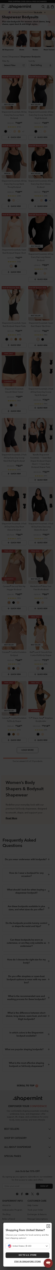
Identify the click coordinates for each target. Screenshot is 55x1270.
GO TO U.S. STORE (28, 1255)
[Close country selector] (48, 1226)
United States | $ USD (22, 1246)
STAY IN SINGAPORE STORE (27, 1262)
